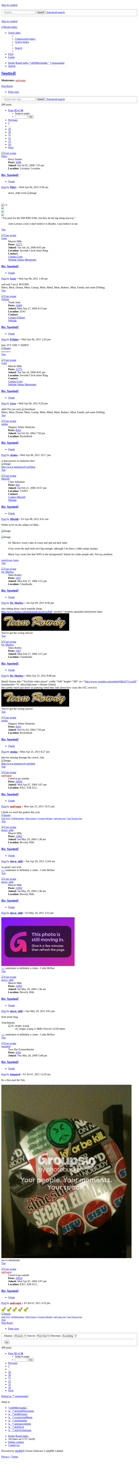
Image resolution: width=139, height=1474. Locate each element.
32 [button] (9, 138)
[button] (15, 110)
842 (18, 484)
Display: (9, 1335)
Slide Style (5, 818)
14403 (19, 305)
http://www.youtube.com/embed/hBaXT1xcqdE (110, 681)
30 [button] (9, 132)
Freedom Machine (45, 818)
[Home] (9, 27)
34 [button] (9, 144)
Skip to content (9, 5)
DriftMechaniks (17, 818)
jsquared (5, 1046)
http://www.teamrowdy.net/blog (18, 466)
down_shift (7, 830)
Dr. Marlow (7, 571)
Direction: (56, 1335)
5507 (18, 578)
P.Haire (5, 299)
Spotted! (8, 73)
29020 (19, 781)
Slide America (31, 818)
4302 (18, 1052)
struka (4, 424)
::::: (3, 870)
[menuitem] (25, 38)
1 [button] (8, 123)
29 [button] (9, 129)
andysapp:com (59, 818)
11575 (19, 244)
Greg (4, 238)
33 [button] (9, 141)
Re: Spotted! (10, 175)
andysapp (20, 80)
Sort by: (31, 1335)
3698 (18, 162)
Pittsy (4, 156)
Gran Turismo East (74, 818)
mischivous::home (10, 560)
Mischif (5, 478)
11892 (19, 836)
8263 (18, 430)
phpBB (19, 1450)
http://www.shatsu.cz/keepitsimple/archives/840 (26, 611)
